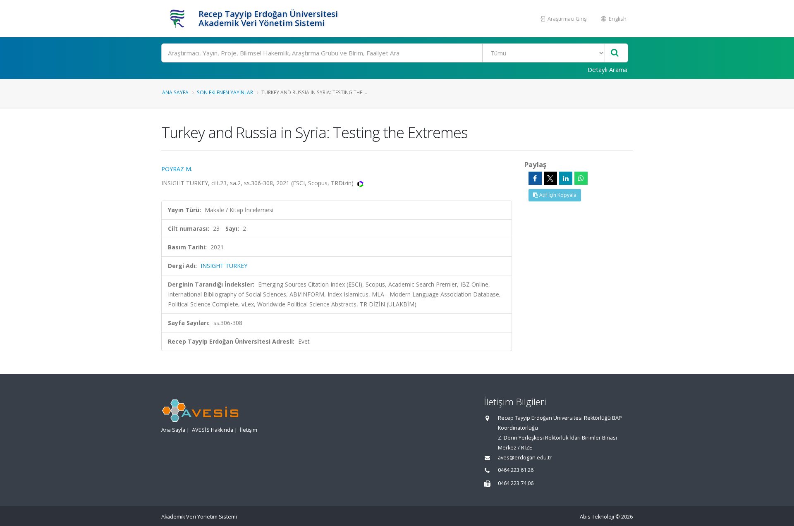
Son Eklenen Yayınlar (225, 92)
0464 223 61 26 (515, 469)
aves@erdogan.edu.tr (525, 457)
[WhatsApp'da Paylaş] (581, 178)
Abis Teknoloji (597, 516)
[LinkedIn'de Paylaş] (565, 178)
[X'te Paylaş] (550, 178)
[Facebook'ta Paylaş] (535, 178)
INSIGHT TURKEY (224, 266)
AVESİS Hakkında (212, 429)
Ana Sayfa (175, 92)
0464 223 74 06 (515, 483)
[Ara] (614, 53)
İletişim (248, 429)
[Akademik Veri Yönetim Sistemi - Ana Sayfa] (178, 18)
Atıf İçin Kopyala (557, 194)
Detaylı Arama (607, 69)
